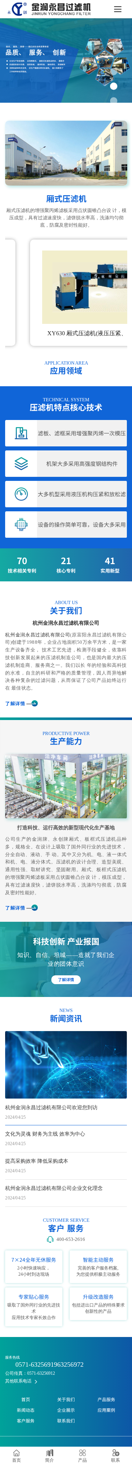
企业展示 (66, 1410)
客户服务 (25, 1420)
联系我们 (66, 1420)
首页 (25, 1399)
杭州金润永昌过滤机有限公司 (66, 623)
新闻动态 (25, 1410)
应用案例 (106, 1410)
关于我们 (66, 1399)
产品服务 (106, 1399)
